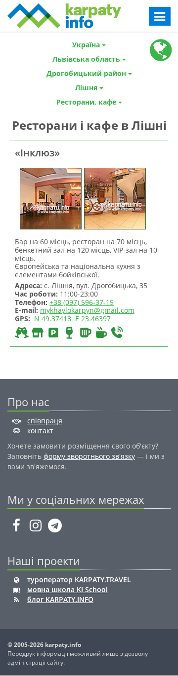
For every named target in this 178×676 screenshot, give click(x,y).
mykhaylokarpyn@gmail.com (87, 310)
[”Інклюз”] (49, 197)
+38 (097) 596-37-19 (81, 302)
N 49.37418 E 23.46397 (72, 318)
